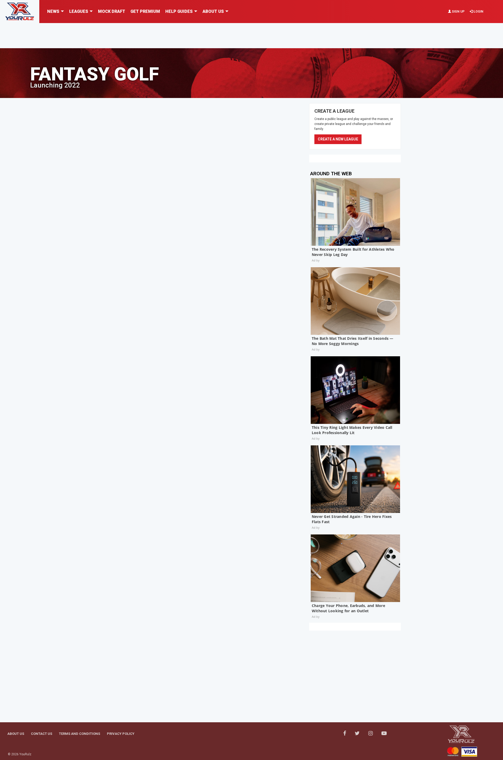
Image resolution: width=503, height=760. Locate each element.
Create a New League (338, 139)
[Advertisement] (251, 35)
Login (478, 11)
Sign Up (457, 11)
